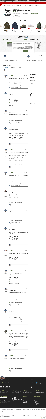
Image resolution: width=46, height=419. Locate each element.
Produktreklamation (25, 401)
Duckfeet (35, 413)
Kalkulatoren (2, 413)
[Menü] (45, 416)
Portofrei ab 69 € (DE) (4, 1)
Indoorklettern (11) (39, 42)
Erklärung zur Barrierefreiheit (37, 404)
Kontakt (24, 399)
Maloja (35, 413)
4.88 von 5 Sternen (39, 1)
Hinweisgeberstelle (36, 403)
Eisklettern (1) (38, 48)
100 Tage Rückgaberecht (26, 1)
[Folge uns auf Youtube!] (15, 398)
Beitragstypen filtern (33, 74)
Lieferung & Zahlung (25, 397)
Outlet (32, 5)
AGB (23, 402)
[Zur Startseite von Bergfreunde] (3, 5)
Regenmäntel (13, 413)
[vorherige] (4, 27)
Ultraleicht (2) (38, 47)
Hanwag (35, 414)
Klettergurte (8, 7)
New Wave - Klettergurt (15, 7)
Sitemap (9, 416)
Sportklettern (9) (39, 43)
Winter (22, 5)
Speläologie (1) (33, 103)
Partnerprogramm (36, 401)
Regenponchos (13, 413)
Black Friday (2, 415)
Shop (0, 0)
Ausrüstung (15, 5)
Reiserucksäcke (25, 413)
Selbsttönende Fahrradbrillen (26, 415)
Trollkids (35, 415)
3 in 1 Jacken (13, 412)
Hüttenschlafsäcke (25, 412)
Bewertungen (33, 80)
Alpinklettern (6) (39, 45)
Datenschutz (25, 402)
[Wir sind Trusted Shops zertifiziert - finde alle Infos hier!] (36, 383)
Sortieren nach (32, 77)
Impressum (35, 402)
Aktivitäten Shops (2, 412)
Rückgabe (24, 400)
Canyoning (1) (32, 102)
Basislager (3, 0)
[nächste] (42, 27)
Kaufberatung (2, 413)
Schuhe (12, 5)
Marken (30, 5)
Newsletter (35, 399)
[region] (23, 47)
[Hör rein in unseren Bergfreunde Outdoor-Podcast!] (17, 398)
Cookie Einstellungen (25, 403)
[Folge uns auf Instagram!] (13, 398)
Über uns (35, 397)
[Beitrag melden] (18, 55)
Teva (35, 412)
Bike (20, 5)
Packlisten (2, 414)
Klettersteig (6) (38, 46)
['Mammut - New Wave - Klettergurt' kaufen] (8, 12)
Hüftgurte (11, 7)
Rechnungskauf (14, 1)
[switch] (44, 418)
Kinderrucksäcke (25, 414)
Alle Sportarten (26, 5)
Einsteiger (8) (38, 44)
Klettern (18, 5)
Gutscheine (35, 400)
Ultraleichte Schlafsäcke (25, 413)
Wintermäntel (13, 414)
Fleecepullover (13, 415)
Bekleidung (8, 5)
